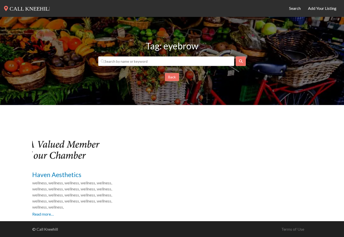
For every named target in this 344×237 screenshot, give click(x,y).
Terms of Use (292, 229)
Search (295, 8)
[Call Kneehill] (27, 8)
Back (172, 77)
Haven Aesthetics (56, 174)
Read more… (43, 214)
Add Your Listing (322, 8)
